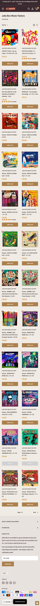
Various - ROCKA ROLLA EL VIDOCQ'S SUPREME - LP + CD (9, 494)
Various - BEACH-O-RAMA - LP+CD (9, 136)
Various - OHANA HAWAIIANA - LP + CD (28, 413)
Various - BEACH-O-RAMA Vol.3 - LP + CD (29, 174)
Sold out (10, 463)
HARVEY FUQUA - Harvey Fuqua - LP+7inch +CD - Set (9, 52)
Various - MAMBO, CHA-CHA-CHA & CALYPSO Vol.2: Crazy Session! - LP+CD (30, 294)
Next (34, 512)
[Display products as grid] (34, 25)
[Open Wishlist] (37, 603)
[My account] (32, 9)
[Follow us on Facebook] (3, 582)
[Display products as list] (37, 25)
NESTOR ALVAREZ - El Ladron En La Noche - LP (29, 52)
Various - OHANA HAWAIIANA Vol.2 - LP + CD (9, 452)
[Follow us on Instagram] (7, 582)
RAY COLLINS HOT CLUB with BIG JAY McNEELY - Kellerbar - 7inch (9, 94)
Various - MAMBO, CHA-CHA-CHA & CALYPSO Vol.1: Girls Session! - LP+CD (10, 294)
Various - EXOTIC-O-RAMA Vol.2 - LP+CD (9, 254)
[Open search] (29, 9)
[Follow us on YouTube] (14, 582)
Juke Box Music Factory (9, 48)
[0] (36, 9)
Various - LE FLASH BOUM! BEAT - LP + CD (29, 254)
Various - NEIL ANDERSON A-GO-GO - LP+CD (9, 413)
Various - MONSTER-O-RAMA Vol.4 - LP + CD (28, 374)
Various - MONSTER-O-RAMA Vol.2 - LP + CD (28, 333)
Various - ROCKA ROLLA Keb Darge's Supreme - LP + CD (30, 494)
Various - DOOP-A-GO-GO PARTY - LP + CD (29, 213)
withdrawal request (20, 601)
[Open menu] (3, 9)
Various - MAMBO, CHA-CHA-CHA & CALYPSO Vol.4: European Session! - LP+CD (10, 334)
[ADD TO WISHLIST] (2, 30)
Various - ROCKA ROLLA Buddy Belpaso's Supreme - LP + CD (29, 453)
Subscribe (8, 564)
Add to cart (10, 64)
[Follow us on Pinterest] (10, 582)
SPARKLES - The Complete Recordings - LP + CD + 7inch (30, 93)
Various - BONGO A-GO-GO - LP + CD (9, 213)
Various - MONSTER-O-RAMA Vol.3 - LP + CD (8, 374)
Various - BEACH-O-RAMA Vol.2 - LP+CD (9, 174)
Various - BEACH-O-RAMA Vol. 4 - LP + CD (29, 136)
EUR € (4, 573)
